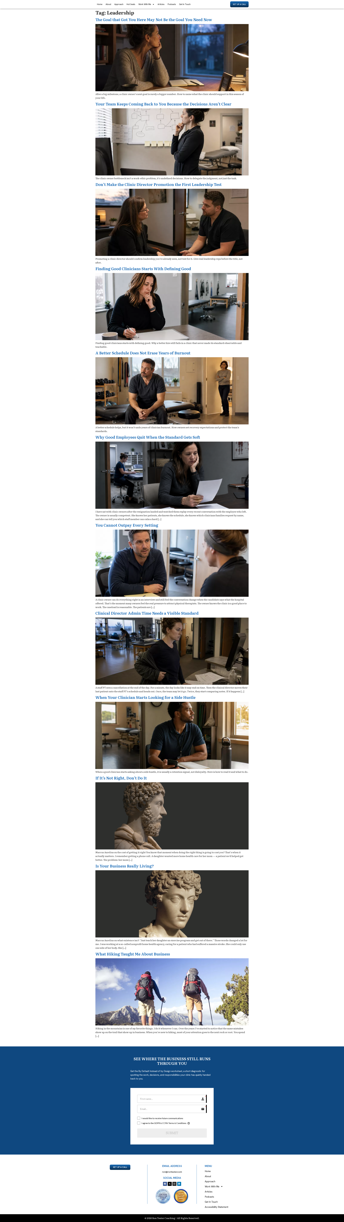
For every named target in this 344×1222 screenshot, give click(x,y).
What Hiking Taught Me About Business (132, 954)
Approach (118, 4)
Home (99, 4)
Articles (161, 4)
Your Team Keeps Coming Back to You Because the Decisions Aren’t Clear (163, 104)
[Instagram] (174, 1184)
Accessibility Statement (216, 1206)
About (108, 4)
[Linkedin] (179, 1184)
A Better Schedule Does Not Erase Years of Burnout (142, 353)
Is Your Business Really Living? (124, 866)
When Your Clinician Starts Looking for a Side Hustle (145, 697)
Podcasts (172, 4)
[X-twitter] (170, 1184)
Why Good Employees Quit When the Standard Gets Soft (147, 437)
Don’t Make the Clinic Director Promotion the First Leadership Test (158, 184)
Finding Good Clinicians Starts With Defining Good (143, 268)
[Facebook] (165, 1184)
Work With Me (144, 4)
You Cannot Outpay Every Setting (126, 525)
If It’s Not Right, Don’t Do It (121, 778)
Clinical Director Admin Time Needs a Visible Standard (147, 613)
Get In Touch (185, 4)
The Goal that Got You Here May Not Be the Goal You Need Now (153, 19)
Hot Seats (131, 4)
